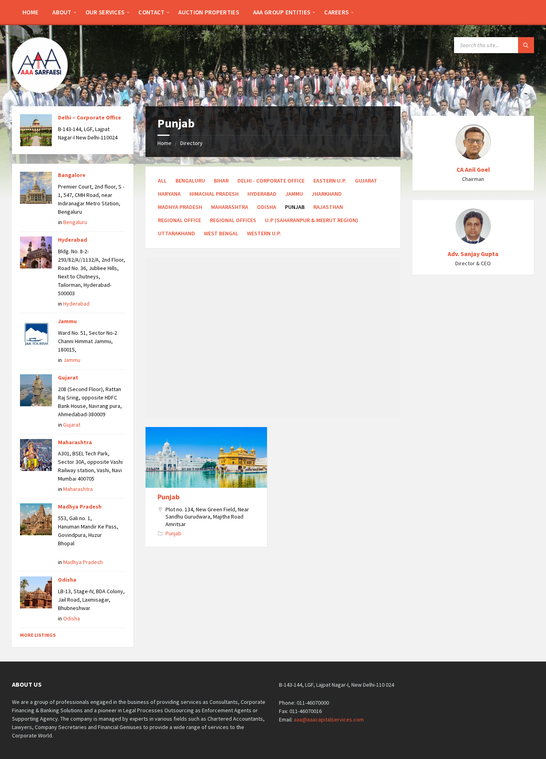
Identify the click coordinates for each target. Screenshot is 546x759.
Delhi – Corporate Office (89, 117)
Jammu (294, 193)
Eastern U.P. (329, 180)
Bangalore (72, 175)
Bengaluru (190, 180)
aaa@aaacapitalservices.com (329, 719)
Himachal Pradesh (214, 193)
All (162, 180)
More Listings (38, 635)
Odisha (266, 207)
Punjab (168, 496)
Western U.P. (264, 233)
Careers (336, 12)
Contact (151, 12)
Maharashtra (229, 207)
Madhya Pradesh (180, 207)
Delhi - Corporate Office (271, 180)
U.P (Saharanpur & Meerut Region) (311, 220)
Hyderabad (262, 193)
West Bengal (221, 233)
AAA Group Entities (281, 12)
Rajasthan (328, 207)
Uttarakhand (176, 233)
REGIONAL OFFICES (233, 220)
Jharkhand (327, 193)
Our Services (105, 12)
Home (30, 12)
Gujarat (366, 180)
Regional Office (179, 220)
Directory (191, 143)
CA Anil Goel (473, 169)
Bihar (221, 180)
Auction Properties (208, 12)
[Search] (526, 45)
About (62, 12)
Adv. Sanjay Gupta (473, 254)
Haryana (169, 193)
